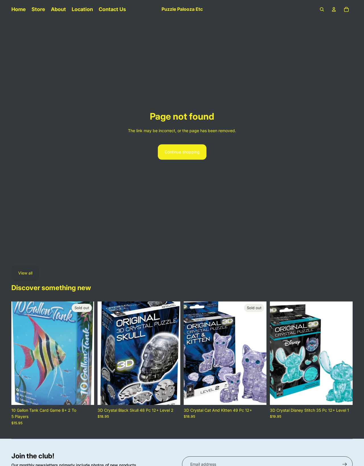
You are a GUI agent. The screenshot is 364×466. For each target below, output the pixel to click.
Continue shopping (182, 151)
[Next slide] (85, 353)
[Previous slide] (19, 353)
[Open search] (322, 9)
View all (25, 273)
